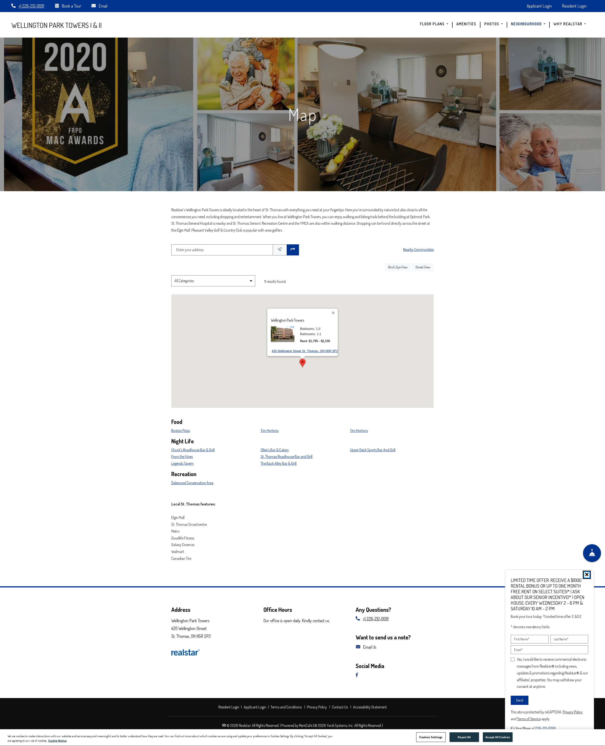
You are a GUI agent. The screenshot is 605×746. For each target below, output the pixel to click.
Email (102, 6)
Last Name (561, 639)
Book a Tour (71, 6)
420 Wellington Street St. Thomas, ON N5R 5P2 (305, 351)
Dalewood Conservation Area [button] (192, 482)
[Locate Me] (280, 249)
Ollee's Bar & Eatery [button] (275, 450)
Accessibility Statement (370, 706)
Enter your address (189, 249)
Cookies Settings (430, 737)
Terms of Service (529, 718)
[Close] (333, 313)
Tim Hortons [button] (269, 430)
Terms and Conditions (287, 706)
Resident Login (577, 6)
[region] (302, 737)
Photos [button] (492, 24)
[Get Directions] (293, 249)
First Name (521, 639)
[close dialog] (587, 575)
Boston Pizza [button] (180, 430)
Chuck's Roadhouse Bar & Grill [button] (193, 450)
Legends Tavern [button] (182, 463)
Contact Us (340, 707)
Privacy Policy (317, 706)
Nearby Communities (418, 249)
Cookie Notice (57, 741)
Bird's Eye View (399, 267)
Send (519, 700)
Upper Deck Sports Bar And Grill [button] (372, 450)
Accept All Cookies (497, 737)
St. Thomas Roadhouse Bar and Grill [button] (286, 456)
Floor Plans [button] (432, 24)
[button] (302, 363)
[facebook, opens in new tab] (358, 675)
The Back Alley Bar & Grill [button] (279, 463)
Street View (424, 267)
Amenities (466, 24)
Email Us (369, 647)
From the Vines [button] (182, 456)
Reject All (464, 737)
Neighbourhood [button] (527, 24)
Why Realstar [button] (568, 24)
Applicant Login (542, 6)
